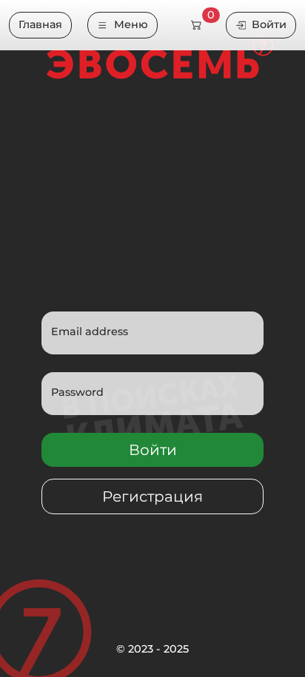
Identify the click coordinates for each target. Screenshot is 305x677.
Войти (269, 24)
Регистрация (152, 496)
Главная (40, 24)
